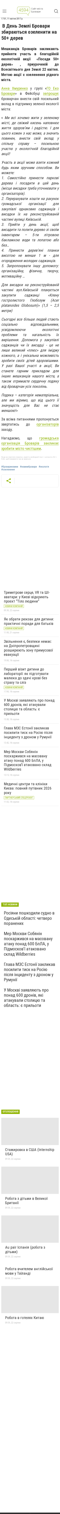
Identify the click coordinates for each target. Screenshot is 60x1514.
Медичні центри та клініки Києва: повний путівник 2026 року (27, 788)
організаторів (47, 424)
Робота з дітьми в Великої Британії (26, 1200)
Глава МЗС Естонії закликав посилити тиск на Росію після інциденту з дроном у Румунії (28, 732)
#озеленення (8, 469)
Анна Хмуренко (14, 88)
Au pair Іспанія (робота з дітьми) (25, 1249)
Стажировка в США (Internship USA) (29, 1151)
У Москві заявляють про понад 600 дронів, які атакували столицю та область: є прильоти (29, 707)
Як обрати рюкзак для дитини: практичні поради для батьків (29, 621)
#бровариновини (9, 466)
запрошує (51, 93)
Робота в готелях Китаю (24, 1317)
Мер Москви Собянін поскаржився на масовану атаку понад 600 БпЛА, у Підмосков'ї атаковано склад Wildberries (27, 761)
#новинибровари (28, 466)
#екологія (44, 466)
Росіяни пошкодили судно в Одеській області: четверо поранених (29, 918)
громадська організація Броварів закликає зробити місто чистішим (30, 443)
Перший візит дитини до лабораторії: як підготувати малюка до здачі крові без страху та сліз (26, 676)
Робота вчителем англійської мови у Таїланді (29, 1271)
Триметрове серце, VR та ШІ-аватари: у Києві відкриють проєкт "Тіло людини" (27, 596)
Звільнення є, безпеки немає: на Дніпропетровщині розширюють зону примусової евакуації (28, 648)
